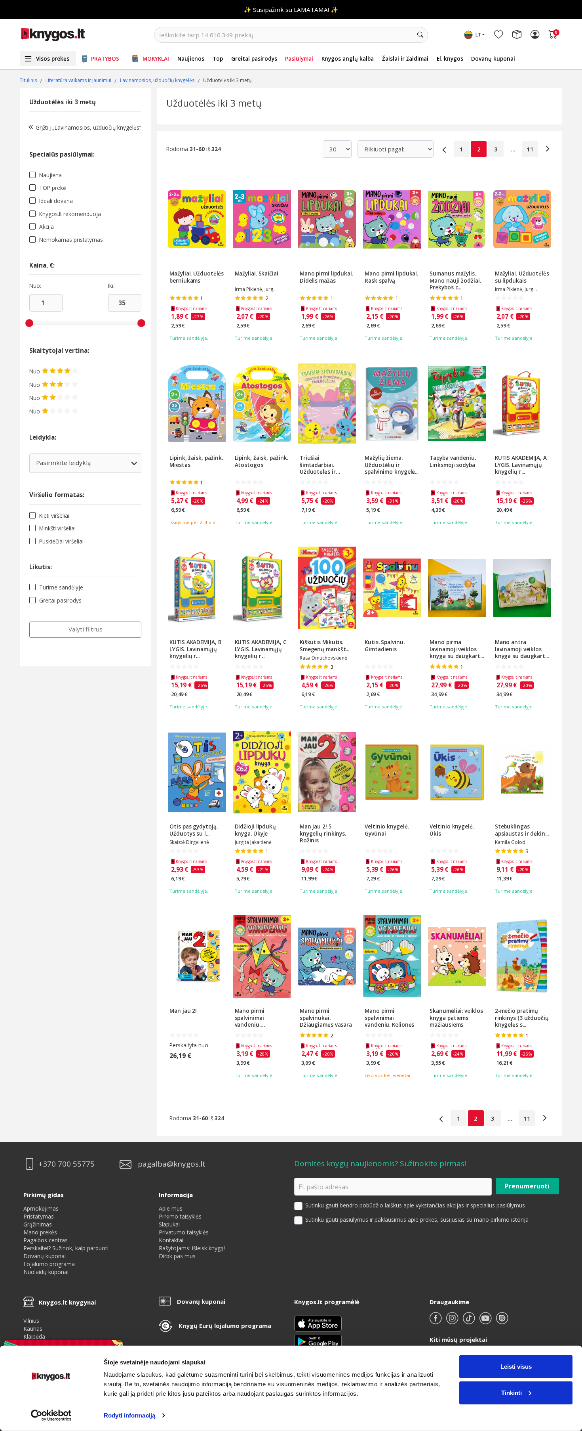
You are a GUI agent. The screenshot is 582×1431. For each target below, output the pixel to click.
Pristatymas (38, 1216)
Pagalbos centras (45, 1240)
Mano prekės (40, 1232)
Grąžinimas (37, 1224)
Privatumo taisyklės (184, 1232)
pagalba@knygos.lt (171, 1164)
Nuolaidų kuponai (45, 1272)
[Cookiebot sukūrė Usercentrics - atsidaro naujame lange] (51, 1415)
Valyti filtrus (85, 629)
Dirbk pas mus (177, 1256)
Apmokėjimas (41, 1208)
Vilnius (31, 1320)
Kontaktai (171, 1240)
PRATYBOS (105, 58)
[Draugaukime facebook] (436, 1321)
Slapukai (169, 1224)
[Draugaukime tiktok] (469, 1321)
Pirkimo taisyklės (180, 1216)
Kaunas (32, 1328)
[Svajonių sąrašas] (498, 35)
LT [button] (478, 34)
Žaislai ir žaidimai (405, 58)
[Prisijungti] (535, 35)
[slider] (29, 323)
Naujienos (190, 58)
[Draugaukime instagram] (453, 1321)
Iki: (111, 285)
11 (530, 149)
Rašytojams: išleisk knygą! (192, 1248)
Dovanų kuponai (493, 58)
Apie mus (171, 1208)
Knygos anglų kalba (347, 58)
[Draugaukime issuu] (502, 1321)
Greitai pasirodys (254, 58)
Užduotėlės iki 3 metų (62, 102)
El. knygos (450, 58)
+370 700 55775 (66, 1164)
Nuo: (35, 285)
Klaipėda (34, 1336)
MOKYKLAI (156, 58)
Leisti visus (516, 1366)
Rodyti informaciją (129, 1415)
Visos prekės (52, 58)
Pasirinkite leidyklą (85, 466)
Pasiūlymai (299, 58)
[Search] (420, 35)
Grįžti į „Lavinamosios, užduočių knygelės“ (88, 127)
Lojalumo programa (49, 1264)
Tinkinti (511, 1392)
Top (218, 58)
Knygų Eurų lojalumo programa (225, 1326)
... (513, 149)
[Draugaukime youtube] (486, 1321)
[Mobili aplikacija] (318, 1341)
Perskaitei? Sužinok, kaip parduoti (65, 1248)
